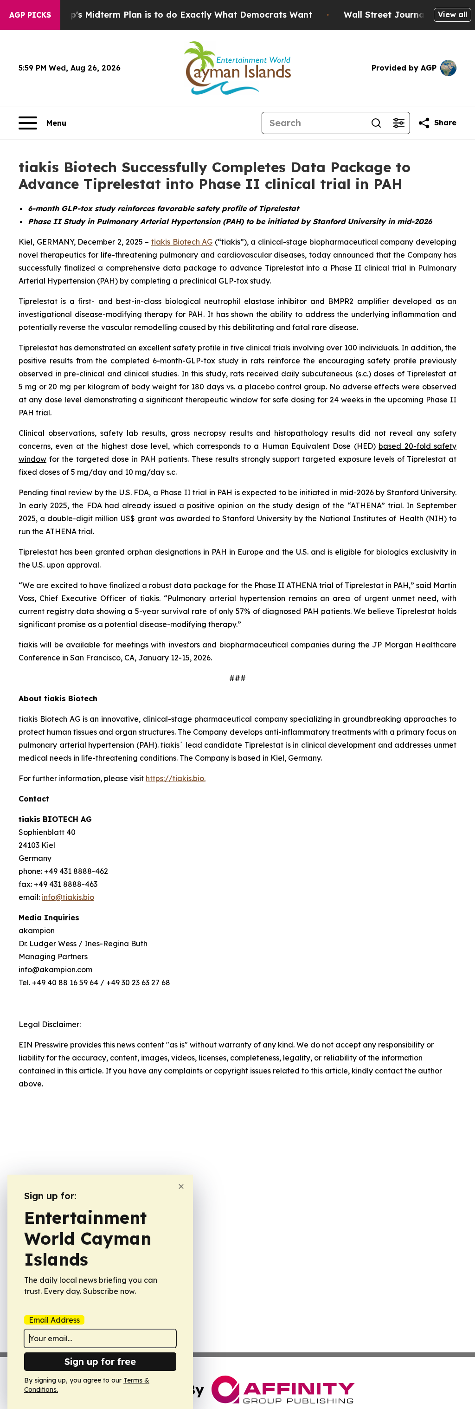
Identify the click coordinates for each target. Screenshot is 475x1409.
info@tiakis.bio (68, 897)
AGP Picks (30, 14)
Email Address (54, 1320)
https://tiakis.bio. (175, 778)
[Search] (376, 123)
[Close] (181, 1186)
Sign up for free (100, 1361)
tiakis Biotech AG (181, 241)
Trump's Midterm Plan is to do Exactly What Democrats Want (180, 14)
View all (452, 14)
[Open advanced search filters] (398, 123)
